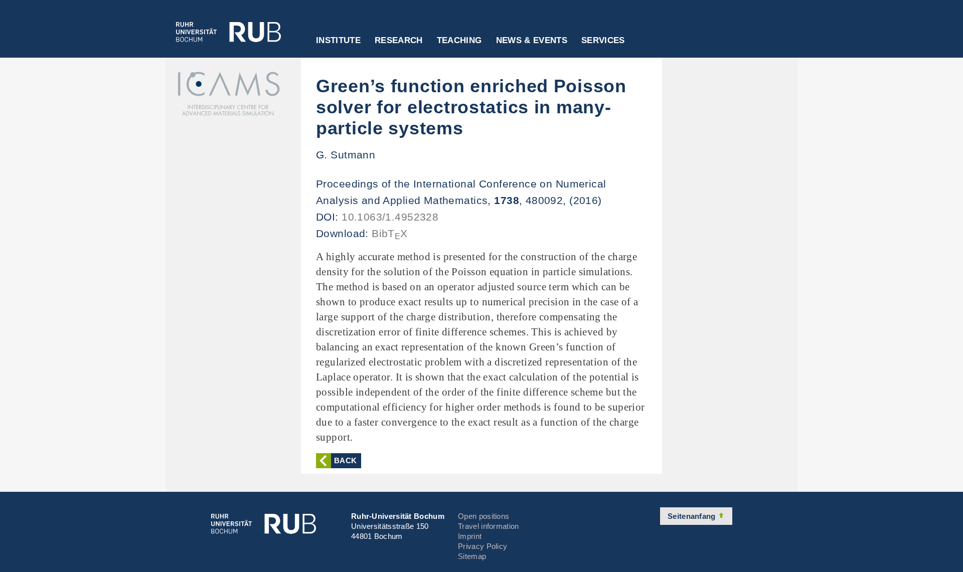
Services (603, 40)
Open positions (483, 516)
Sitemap (472, 556)
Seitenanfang (693, 516)
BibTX (390, 233)
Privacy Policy (482, 546)
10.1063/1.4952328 (390, 217)
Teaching (459, 40)
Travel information (488, 526)
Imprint (470, 536)
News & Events (531, 40)
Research (399, 40)
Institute (338, 40)
